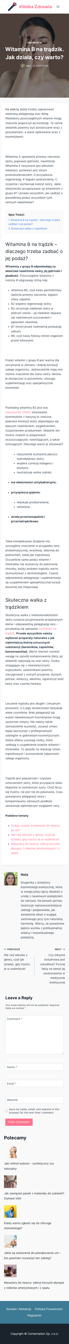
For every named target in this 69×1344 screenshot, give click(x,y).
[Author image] (23, 66)
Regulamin (34, 1315)
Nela (28, 65)
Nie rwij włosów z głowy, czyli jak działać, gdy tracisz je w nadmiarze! (17, 959)
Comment (14, 1019)
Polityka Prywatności (49, 1309)
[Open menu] (58, 6)
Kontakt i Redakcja (18, 1309)
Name (12, 1067)
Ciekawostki (34, 42)
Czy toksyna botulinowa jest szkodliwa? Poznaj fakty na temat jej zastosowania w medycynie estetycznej (52, 966)
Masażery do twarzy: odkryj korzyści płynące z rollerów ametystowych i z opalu (35, 848)
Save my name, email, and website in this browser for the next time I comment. (34, 1111)
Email (11, 1083)
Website (12, 1100)
